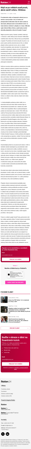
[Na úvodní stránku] (6, 2)
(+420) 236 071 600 (9, 423)
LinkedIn (7, 434)
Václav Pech (3, 13)
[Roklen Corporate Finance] (9, 413)
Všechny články (15, 328)
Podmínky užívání (5, 389)
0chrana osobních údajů (7, 393)
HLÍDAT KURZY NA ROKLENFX (15, 282)
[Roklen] (4, 404)
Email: (3, 252)
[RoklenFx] (5, 409)
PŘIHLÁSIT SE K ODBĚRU (15, 259)
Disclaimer (4, 391)
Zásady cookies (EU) (6, 396)
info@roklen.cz (9, 425)
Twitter (3, 434)
